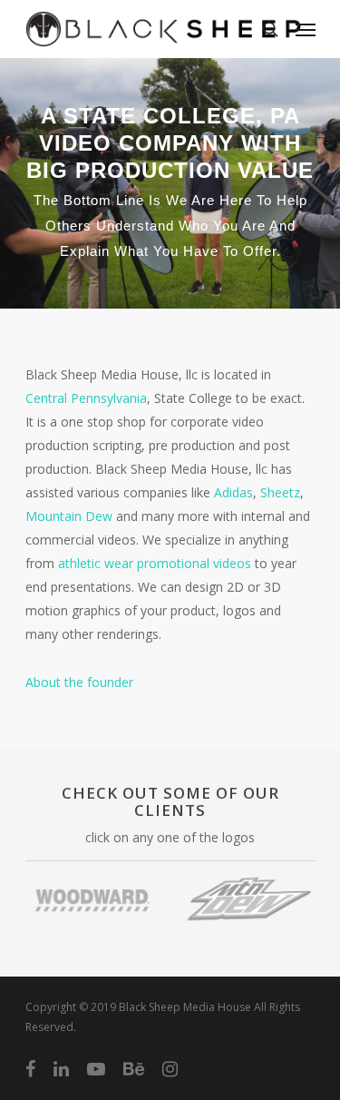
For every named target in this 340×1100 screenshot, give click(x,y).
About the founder (79, 682)
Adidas (233, 492)
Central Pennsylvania (86, 398)
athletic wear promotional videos (154, 563)
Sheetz (280, 492)
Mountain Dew (68, 516)
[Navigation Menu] (306, 29)
